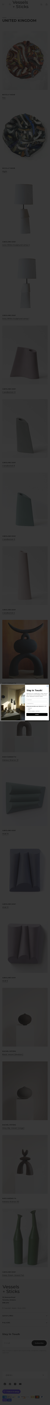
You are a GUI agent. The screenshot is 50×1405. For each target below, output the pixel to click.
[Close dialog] (47, 686)
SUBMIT (37, 714)
